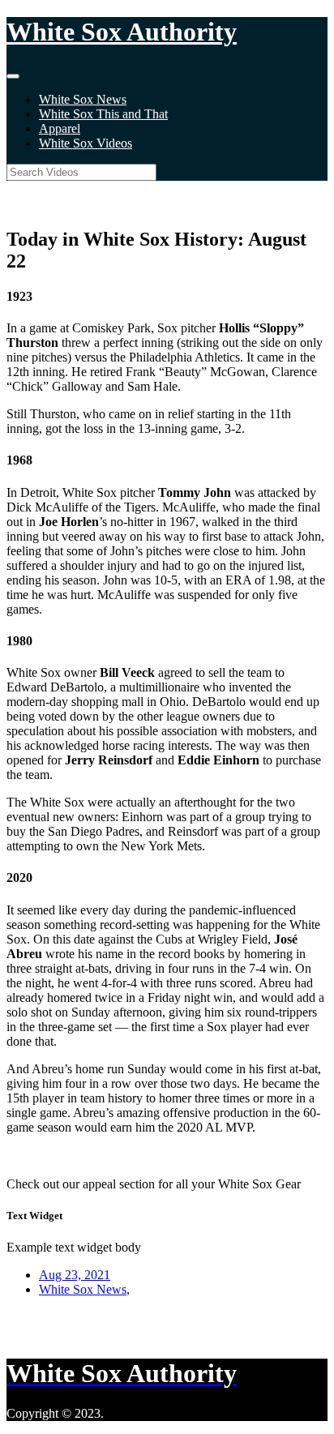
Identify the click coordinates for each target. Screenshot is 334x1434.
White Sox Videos (85, 143)
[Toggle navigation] (12, 76)
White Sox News (82, 99)
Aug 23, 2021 (74, 1275)
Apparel (59, 128)
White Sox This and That (103, 114)
